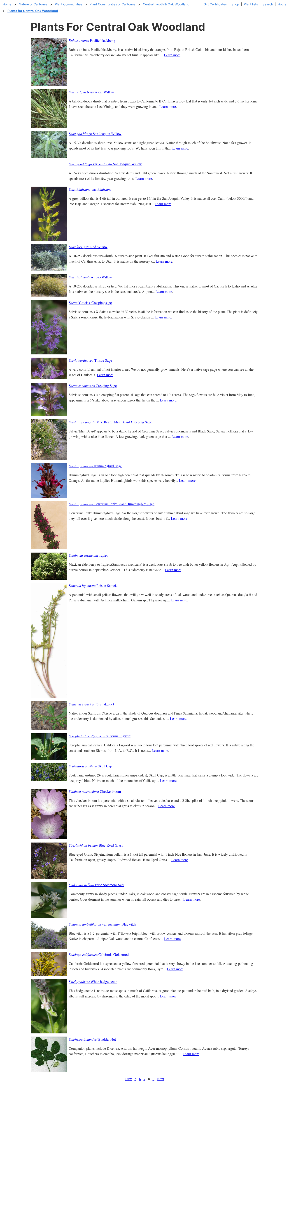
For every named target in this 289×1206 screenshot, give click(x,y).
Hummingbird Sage (95, 465)
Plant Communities (68, 4)
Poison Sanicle (93, 585)
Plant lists (251, 4)
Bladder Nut (92, 1039)
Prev (128, 1078)
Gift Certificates (215, 4)
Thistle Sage (90, 360)
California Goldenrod (99, 954)
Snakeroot (91, 704)
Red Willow (88, 246)
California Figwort (100, 736)
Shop (235, 4)
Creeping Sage (93, 385)
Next (160, 1078)
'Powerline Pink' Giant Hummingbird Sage (111, 503)
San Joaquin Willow (95, 133)
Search (268, 4)
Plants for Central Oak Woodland (32, 11)
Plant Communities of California (112, 4)
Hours (282, 4)
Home (7, 4)
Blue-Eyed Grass (96, 845)
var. (90, 189)
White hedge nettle (93, 981)
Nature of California (33, 4)
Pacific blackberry (92, 40)
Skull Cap (90, 766)
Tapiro (88, 555)
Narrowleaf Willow (91, 92)
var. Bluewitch (102, 924)
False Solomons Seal (96, 884)
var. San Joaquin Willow (105, 163)
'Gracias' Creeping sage (90, 302)
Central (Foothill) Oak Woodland (166, 4)
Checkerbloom (95, 791)
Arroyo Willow (90, 277)
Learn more (172, 54)
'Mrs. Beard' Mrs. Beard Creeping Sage (110, 422)
